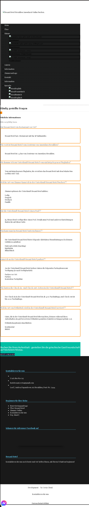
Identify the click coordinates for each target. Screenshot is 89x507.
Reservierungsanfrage (19, 406)
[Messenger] (10, 472)
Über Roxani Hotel (17, 408)
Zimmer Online (16, 410)
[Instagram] (7, 472)
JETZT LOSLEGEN (7, 354)
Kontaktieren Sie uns (18, 412)
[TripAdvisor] (9, 472)
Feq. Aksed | (14, 415)
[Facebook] (6, 472)
